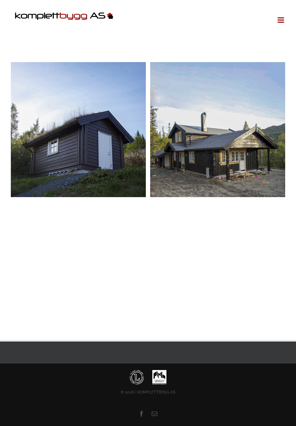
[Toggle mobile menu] (281, 20)
